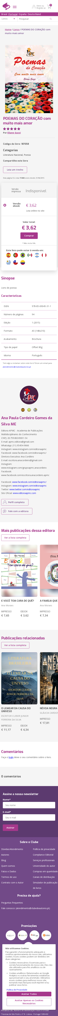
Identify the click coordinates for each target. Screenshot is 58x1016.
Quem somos (8, 865)
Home (8, 29)
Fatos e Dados (8, 871)
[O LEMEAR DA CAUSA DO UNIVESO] (19, 678)
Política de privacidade (44, 849)
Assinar (10, 827)
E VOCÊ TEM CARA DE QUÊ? (17, 600)
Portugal (12, 14)
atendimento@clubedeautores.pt (17, 367)
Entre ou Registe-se (41, 6)
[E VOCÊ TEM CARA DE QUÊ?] (19, 571)
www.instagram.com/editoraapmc (30, 485)
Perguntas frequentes (12, 902)
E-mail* (7, 812)
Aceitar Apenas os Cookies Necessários (29, 1002)
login (11, 757)
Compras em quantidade (45, 871)
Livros (16, 29)
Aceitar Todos (29, 993)
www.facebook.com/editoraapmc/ (29, 481)
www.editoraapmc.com (24, 493)
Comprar (29, 235)
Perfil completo (16, 502)
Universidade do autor (44, 865)
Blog (3, 860)
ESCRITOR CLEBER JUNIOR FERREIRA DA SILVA (14, 717)
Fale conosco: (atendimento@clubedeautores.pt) (25, 908)
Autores (5, 854)
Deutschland (34, 14)
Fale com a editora (18, 511)
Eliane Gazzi (14, 132)
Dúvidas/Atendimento (12, 849)
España (22, 14)
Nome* (7, 799)
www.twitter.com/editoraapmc (24, 489)
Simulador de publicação (45, 885)
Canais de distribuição (44, 876)
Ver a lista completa (15, 537)
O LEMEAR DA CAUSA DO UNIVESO (16, 710)
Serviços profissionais (44, 860)
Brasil (4, 14)
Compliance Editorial (43, 854)
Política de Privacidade (17, 990)
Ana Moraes (7, 605)
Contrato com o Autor (12, 882)
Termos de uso (9, 876)
